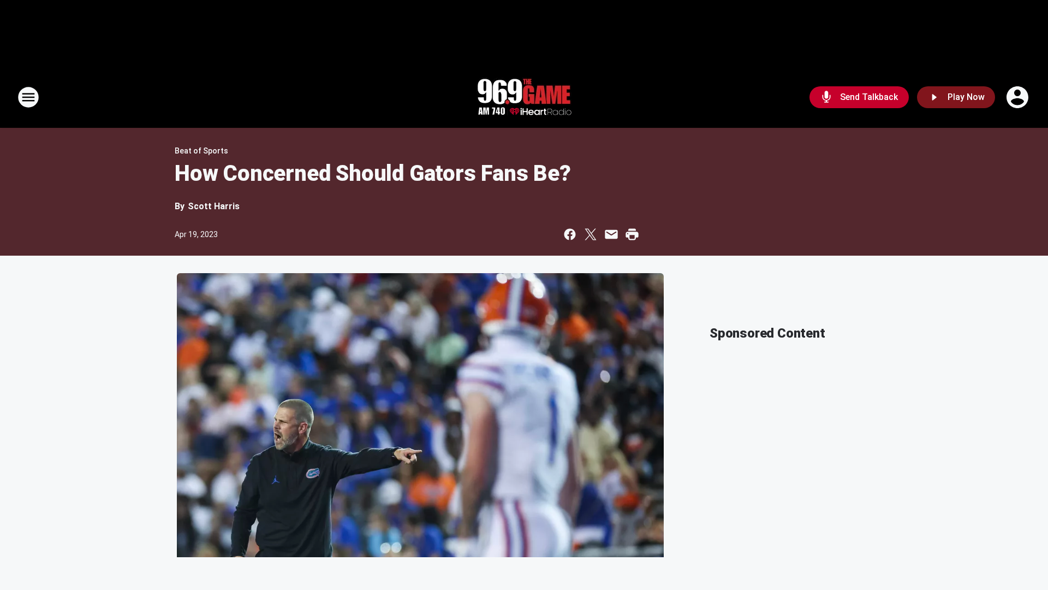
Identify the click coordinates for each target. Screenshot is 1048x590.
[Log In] (1019, 97)
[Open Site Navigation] (28, 97)
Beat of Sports (201, 150)
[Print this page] (632, 234)
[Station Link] (524, 97)
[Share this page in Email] (611, 234)
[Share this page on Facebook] (569, 234)
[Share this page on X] (590, 234)
